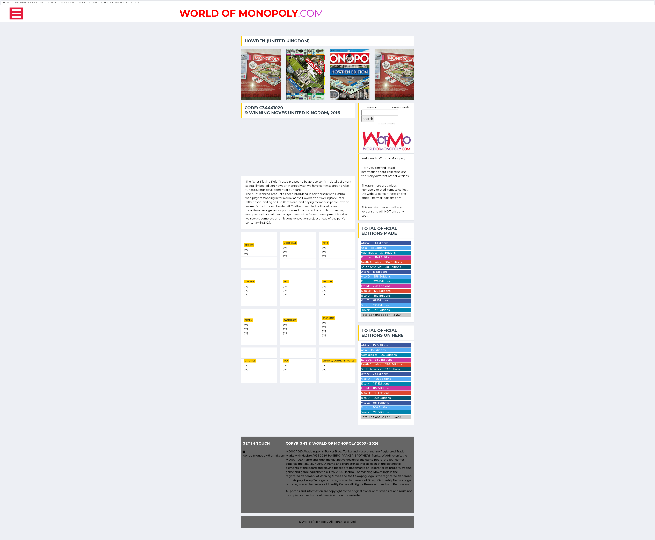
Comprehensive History (28, 2)
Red (285, 281)
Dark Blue (289, 320)
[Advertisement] (298, 410)
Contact (137, 2)
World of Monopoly (315, 521)
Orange (249, 281)
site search (382, 124)
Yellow (327, 281)
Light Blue (290, 243)
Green (248, 320)
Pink (325, 243)
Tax (285, 360)
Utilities (250, 360)
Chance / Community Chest (339, 360)
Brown (249, 245)
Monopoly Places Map (61, 2)
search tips (372, 107)
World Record (88, 2)
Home (6, 2)
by (390, 124)
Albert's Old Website (114, 2)
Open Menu (16, 13)
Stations (328, 318)
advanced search (400, 107)
